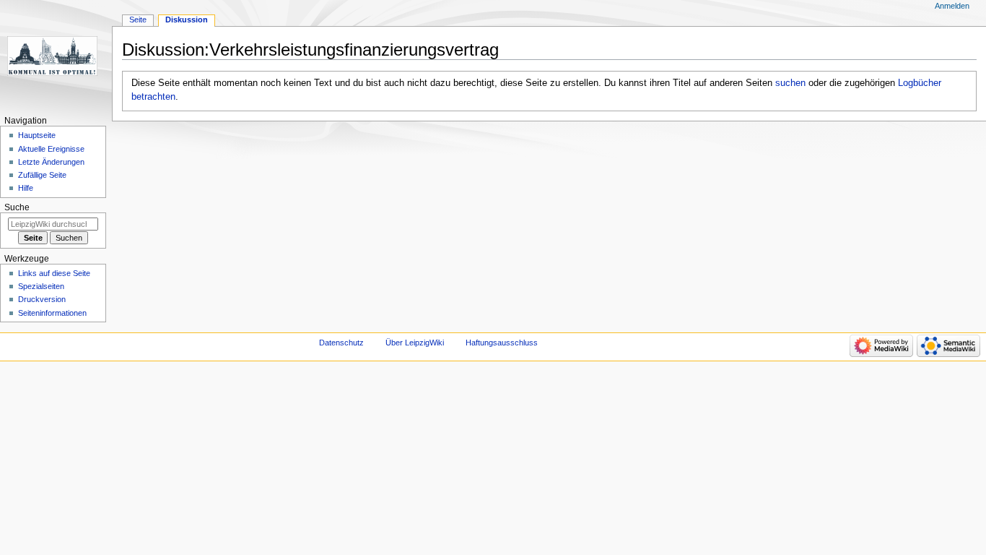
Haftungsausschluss (502, 342)
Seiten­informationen (52, 313)
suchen (790, 83)
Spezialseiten (41, 286)
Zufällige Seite (42, 175)
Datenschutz (341, 342)
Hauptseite (37, 135)
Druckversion (42, 299)
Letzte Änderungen (51, 162)
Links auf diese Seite (54, 273)
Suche (17, 207)
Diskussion (186, 19)
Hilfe (25, 188)
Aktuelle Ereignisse (51, 149)
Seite (138, 19)
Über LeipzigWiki (414, 342)
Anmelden (952, 5)
